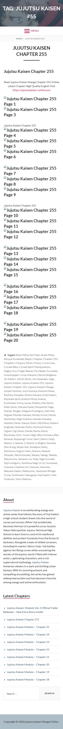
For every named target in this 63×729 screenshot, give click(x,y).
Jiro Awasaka (40, 378)
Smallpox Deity (38, 446)
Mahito (36, 402)
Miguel (8, 414)
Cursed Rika (11, 366)
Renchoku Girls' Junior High (20, 434)
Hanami (31, 374)
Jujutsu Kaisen (11, 510)
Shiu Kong (10, 446)
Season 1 (9, 442)
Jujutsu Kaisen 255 (33, 382)
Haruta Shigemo (46, 374)
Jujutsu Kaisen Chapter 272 (23, 619)
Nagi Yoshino (24, 418)
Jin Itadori (10, 378)
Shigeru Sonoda (47, 442)
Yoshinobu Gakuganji (24, 474)
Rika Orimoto (45, 434)
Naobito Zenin (12, 422)
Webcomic (29, 470)
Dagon (8, 370)
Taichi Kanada (22, 454)
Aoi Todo (35, 354)
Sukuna (36, 450)
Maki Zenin (10, 406)
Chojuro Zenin (24, 362)
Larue (27, 402)
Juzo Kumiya (30, 390)
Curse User (48, 362)
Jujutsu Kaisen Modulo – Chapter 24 (28, 634)
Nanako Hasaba (42, 418)
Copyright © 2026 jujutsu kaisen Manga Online (31, 721)
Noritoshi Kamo (42, 426)
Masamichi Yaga (44, 406)
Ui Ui (42, 462)
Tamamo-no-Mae (28, 458)
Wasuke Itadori (13, 470)
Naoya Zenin (29, 422)
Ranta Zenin (40, 430)
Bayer (28, 358)
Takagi (44, 454)
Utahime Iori (21, 466)
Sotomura (9, 450)
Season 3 (31, 442)
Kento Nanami (33, 394)
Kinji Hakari (49, 394)
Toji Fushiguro (12, 462)
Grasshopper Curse (15, 374)
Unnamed (51, 462)
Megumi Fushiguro (33, 410)
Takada (35, 454)
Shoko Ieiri (23, 446)
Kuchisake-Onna (13, 402)
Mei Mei (49, 410)
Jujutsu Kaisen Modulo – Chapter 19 (28, 671)
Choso (37, 362)
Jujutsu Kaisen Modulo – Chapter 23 (28, 641)
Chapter (37, 358)
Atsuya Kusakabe (14, 358)
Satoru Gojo (47, 438)
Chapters (9, 362)
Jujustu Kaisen (12, 382)
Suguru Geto (23, 450)
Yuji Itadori (43, 474)
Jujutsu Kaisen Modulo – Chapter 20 (28, 664)
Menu (35, 30)
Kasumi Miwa (46, 390)
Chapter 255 (50, 358)
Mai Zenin (47, 402)
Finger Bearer (25, 370)
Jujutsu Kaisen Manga (40, 386)
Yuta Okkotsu (23, 478)
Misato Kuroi (39, 414)
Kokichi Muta (29, 398)
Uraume (8, 466)
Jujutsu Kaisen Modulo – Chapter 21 (28, 656)
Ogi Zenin (18, 430)
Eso (15, 370)
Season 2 (20, 442)
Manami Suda (26, 406)
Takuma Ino (10, 458)
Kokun (42, 398)
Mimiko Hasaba (22, 414)
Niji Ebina (43, 422)
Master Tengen (12, 410)
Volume (34, 466)
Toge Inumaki (46, 458)
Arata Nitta (47, 354)
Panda (28, 430)
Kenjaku (19, 394)
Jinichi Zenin (24, 378)
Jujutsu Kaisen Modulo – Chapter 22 (28, 649)
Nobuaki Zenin (23, 426)
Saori (36, 438)
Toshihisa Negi (29, 462)
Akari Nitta (22, 354)
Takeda (53, 454)
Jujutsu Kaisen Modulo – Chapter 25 (28, 626)
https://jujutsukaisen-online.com (31, 90)
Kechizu (8, 394)
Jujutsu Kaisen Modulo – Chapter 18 (28, 679)
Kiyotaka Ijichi (12, 398)
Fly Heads (40, 370)
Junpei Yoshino (13, 390)
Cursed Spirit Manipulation (34, 366)
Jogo (51, 378)
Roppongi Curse (23, 438)
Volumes (45, 466)
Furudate (52, 370)
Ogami (8, 430)
